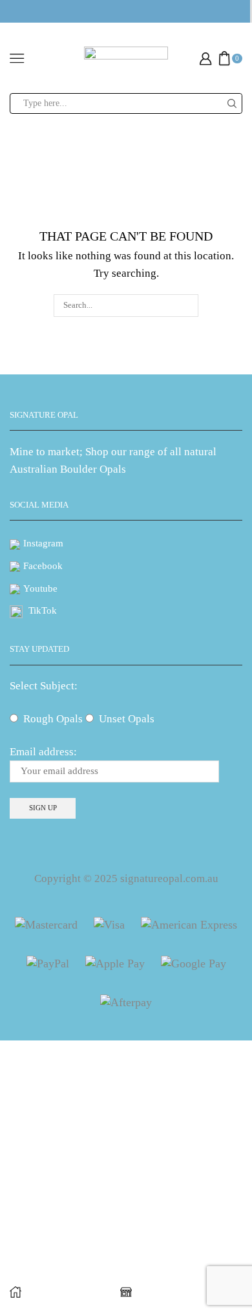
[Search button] (232, 103)
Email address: (43, 752)
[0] (241, 58)
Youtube (40, 588)
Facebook (43, 566)
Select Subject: (44, 686)
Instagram (43, 543)
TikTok (42, 610)
